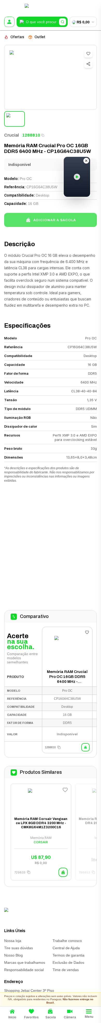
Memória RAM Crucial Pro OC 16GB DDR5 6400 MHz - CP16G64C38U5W (67, 677)
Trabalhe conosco (67, 941)
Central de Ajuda (66, 948)
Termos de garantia (68, 955)
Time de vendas (66, 970)
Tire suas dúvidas (18, 948)
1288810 (31, 135)
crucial (11, 135)
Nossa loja (12, 941)
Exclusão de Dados (68, 962)
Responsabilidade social (24, 970)
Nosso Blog (13, 955)
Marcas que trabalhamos (24, 962)
